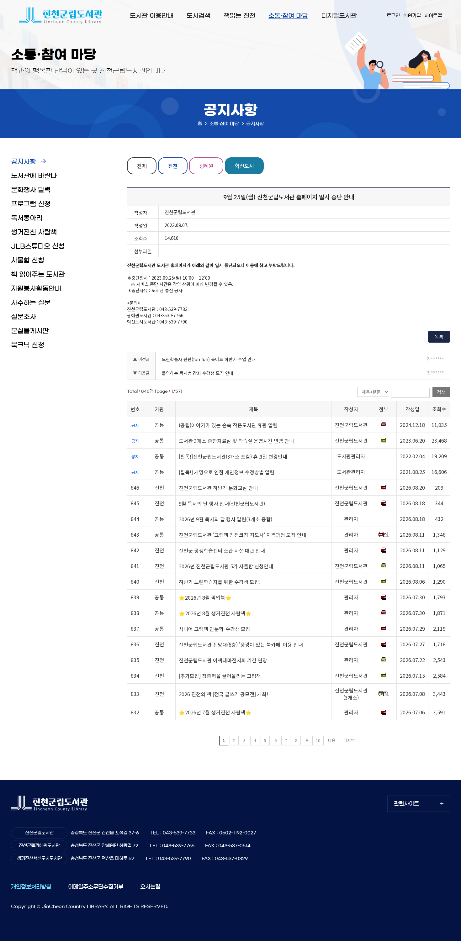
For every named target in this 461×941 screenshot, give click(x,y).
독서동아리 (26, 218)
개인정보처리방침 (31, 886)
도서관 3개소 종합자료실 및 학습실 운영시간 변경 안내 (236, 440)
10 (318, 740)
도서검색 (198, 16)
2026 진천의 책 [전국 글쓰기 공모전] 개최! (223, 694)
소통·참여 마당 (288, 16)
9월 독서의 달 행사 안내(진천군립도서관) (222, 503)
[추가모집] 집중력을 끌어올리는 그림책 (220, 676)
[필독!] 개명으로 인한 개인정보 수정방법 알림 (226, 472)
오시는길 (150, 886)
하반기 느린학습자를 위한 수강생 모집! (220, 582)
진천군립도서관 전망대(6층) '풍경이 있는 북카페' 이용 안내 (241, 644)
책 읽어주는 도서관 (38, 274)
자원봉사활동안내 (36, 288)
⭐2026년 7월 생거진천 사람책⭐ (215, 712)
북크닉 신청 (27, 345)
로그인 (393, 15)
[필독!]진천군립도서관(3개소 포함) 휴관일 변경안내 (233, 456)
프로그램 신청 (30, 204)
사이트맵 (433, 15)
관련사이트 (406, 803)
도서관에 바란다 (34, 175)
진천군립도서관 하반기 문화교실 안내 (218, 488)
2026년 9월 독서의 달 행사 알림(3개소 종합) (225, 519)
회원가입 (412, 15)
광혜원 (206, 166)
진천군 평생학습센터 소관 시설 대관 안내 (222, 550)
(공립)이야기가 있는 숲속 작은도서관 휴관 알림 (228, 425)
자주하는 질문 (30, 302)
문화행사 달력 (30, 190)
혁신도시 (244, 166)
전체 (141, 166)
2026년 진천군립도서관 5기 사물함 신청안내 (226, 566)
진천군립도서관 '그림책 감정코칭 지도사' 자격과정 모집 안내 (242, 535)
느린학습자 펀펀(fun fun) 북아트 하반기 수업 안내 (209, 359)
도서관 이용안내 (151, 16)
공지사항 (23, 161)
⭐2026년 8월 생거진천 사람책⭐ (215, 613)
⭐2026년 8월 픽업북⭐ (205, 597)
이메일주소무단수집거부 (95, 886)
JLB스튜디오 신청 (38, 246)
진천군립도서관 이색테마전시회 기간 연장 (223, 660)
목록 (439, 336)
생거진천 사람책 (34, 232)
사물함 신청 (27, 260)
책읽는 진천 (239, 16)
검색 (441, 392)
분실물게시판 (30, 331)
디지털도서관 (339, 16)
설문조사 (23, 316)
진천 (173, 166)
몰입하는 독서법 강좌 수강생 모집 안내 (197, 373)
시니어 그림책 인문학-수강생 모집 (214, 629)
